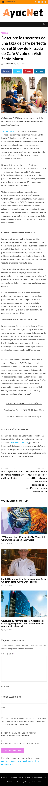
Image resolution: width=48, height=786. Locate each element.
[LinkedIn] (42, 2)
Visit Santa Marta (9, 131)
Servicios (10, 782)
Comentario (7, 654)
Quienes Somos (35, 782)
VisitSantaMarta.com (19, 443)
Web (3, 707)
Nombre (5, 686)
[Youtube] (39, 2)
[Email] (45, 2)
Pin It (29, 71)
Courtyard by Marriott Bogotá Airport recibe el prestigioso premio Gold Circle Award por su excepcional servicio (23, 624)
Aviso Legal (21, 782)
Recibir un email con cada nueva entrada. (21, 744)
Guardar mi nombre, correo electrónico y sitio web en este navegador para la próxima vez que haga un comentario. (23, 721)
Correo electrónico (11, 697)
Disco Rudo (9, 64)
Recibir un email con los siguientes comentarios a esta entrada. (18, 734)
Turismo (4, 33)
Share (7, 71)
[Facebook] (36, 2)
